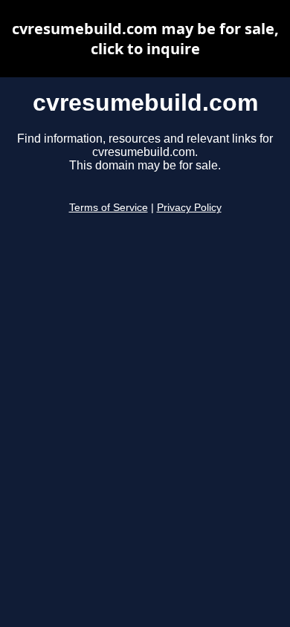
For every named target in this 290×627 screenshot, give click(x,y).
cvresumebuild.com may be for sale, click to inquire (145, 39)
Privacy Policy (189, 207)
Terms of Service (108, 207)
